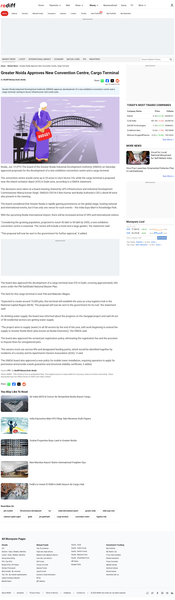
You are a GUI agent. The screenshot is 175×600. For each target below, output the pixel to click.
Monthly (23, 552)
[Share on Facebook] (107, 80)
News (78, 5)
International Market (40, 59)
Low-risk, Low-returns (44, 558)
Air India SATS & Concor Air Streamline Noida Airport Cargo (60, 396)
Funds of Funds (42, 565)
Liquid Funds (41, 571)
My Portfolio (111, 13)
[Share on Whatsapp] (102, 80)
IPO (84, 59)
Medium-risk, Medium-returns (47, 555)
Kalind (130, 116)
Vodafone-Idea (133, 130)
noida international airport (68, 511)
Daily (10, 552)
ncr (50, 511)
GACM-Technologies (136, 125)
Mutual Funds (38, 13)
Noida (23, 80)
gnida (30, 517)
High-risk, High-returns (45, 552)
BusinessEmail (110, 5)
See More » (168, 176)
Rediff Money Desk (11, 80)
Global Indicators (112, 558)
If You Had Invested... (114, 555)
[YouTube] (167, 593)
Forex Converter (112, 561)
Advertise (20, 593)
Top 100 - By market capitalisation (14, 575)
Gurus (123, 5)
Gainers (63, 13)
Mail (68, 5)
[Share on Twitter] (112, 80)
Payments (53, 5)
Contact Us (81, 593)
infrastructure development (30, 511)
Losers (73, 13)
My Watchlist (126, 13)
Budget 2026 (76, 564)
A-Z (3, 548)
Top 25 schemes (43, 548)
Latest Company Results (11, 578)
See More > (168, 139)
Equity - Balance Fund (79, 555)
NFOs (39, 578)
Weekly (16, 552)
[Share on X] (152, 593)
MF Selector (41, 581)
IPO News (15, 565)
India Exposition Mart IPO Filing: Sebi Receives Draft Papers (60, 418)
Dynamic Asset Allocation (46, 575)
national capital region (12, 517)
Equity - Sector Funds (79, 551)
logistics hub (101, 517)
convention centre (82, 517)
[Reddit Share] (116, 80)
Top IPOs (9, 561)
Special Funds (42, 568)
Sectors (25, 13)
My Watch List (111, 552)
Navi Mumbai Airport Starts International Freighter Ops (58, 462)
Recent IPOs (6, 565)
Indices (14, 13)
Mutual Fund (73, 59)
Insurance (52, 13)
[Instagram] (162, 593)
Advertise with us (112, 575)
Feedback (67, 593)
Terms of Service (52, 593)
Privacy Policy (35, 593)
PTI (9, 370)
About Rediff (6, 593)
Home (41, 5)
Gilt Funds (40, 561)
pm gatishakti (44, 517)
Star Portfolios (96, 13)
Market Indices (111, 565)
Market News (8, 59)
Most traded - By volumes (11, 571)
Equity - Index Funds (78, 548)
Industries (94, 59)
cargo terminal (62, 517)
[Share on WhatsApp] (147, 593)
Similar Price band (8, 568)
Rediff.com (101, 593)
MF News (74, 561)
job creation (8, 511)
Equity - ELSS (76, 545)
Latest (22, 59)
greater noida (90, 511)
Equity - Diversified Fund (80, 558)
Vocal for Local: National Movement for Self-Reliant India (161, 155)
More (141, 5)
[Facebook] (157, 593)
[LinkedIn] (172, 593)
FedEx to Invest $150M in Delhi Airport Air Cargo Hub (57, 484)
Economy (58, 59)
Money (93, 5)
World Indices (111, 571)
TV (132, 5)
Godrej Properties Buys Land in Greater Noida (53, 440)
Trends (83, 13)
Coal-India (131, 121)
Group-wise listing (8, 558)
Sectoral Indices (112, 568)
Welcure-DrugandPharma (138, 135)
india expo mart (109, 511)
